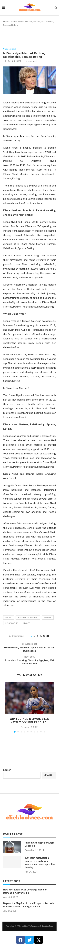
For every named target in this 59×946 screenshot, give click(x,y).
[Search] (55, 8)
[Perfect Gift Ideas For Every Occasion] (12, 847)
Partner (47, 617)
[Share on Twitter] (41, 635)
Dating (8, 617)
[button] (7, 707)
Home (6, 21)
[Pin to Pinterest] (44, 635)
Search (7, 769)
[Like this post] (34, 635)
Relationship (11, 623)
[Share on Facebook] (37, 635)
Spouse (26, 623)
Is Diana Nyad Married (28, 617)
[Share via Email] (48, 635)
